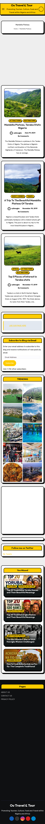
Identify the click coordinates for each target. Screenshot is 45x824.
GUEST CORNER (18, 196)
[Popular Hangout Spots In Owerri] (12, 452)
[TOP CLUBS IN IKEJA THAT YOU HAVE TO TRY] (12, 432)
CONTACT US (6, 696)
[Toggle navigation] (3, 9)
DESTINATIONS (29, 121)
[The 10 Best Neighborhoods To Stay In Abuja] (32, 472)
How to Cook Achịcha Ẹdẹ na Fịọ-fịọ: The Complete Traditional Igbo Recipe (22, 666)
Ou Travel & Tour (22, 5)
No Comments (23, 136)
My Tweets (7, 554)
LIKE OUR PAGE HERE (22, 316)
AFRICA (15, 269)
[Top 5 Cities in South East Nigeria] (12, 413)
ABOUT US (5, 692)
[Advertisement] (22, 59)
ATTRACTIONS (15, 121)
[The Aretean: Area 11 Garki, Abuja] (32, 452)
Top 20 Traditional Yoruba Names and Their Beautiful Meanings (22, 591)
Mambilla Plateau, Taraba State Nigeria (22, 126)
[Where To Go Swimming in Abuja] (32, 432)
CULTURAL (12, 586)
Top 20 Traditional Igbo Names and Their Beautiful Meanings (21, 615)
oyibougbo (18, 133)
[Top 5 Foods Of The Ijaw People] (12, 472)
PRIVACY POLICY (8, 699)
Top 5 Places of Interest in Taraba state (22, 278)
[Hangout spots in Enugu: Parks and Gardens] (12, 393)
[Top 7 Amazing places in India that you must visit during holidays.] (32, 413)
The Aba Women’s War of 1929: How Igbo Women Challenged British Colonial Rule (21, 641)
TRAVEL (30, 196)
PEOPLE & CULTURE (27, 586)
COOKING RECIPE (14, 660)
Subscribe (10, 363)
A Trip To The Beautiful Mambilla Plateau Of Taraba (22, 202)
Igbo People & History (16, 636)
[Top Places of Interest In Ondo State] (32, 393)
